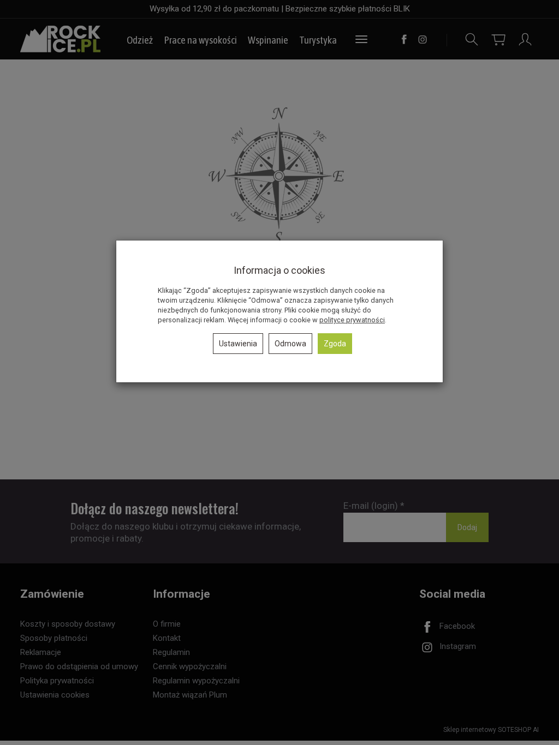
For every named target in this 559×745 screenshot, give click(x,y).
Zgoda (335, 343)
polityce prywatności (352, 320)
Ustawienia (238, 343)
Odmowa (290, 343)
